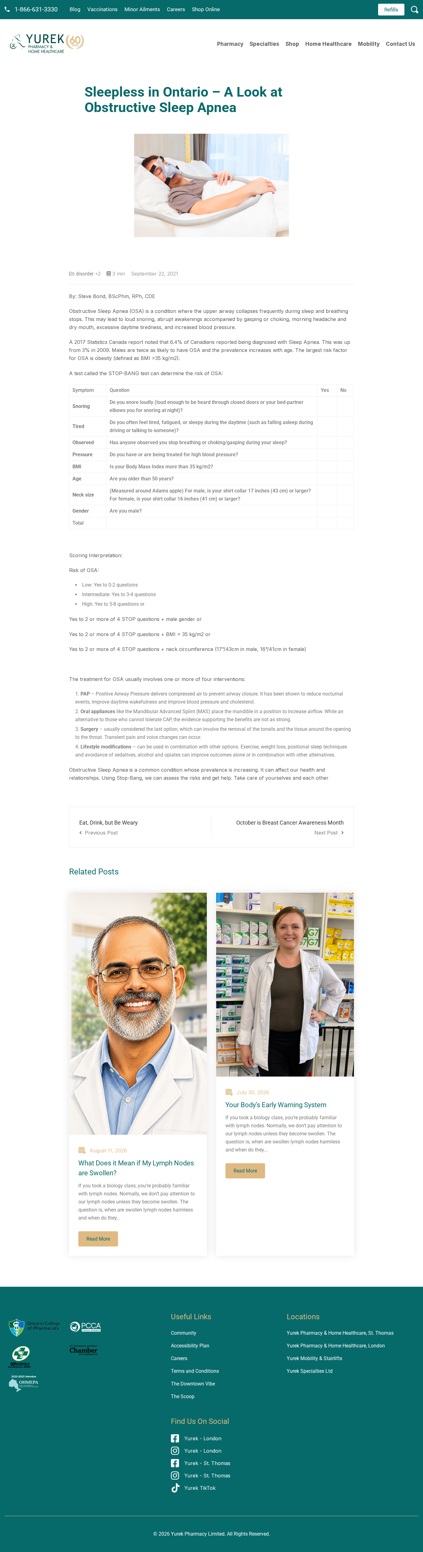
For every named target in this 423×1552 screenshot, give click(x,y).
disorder (85, 274)
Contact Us (400, 44)
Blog (75, 9)
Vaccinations (102, 9)
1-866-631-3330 (36, 9)
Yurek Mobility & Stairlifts (314, 1358)
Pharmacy (230, 44)
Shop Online (206, 9)
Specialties (264, 44)
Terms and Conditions (195, 1371)
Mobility (369, 44)
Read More (98, 1239)
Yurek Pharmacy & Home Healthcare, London (336, 1346)
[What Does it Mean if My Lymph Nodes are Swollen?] (138, 1014)
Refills (391, 10)
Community (183, 1333)
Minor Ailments (142, 9)
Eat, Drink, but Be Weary (108, 827)
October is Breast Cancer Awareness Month (290, 827)
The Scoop (182, 1396)
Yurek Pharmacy (189, 1534)
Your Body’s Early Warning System (275, 1105)
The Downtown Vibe (193, 1384)
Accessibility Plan (190, 1346)
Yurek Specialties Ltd (310, 1371)
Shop (292, 44)
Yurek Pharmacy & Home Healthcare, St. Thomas (340, 1333)
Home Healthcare (328, 44)
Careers (176, 9)
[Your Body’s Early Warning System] (285, 984)
